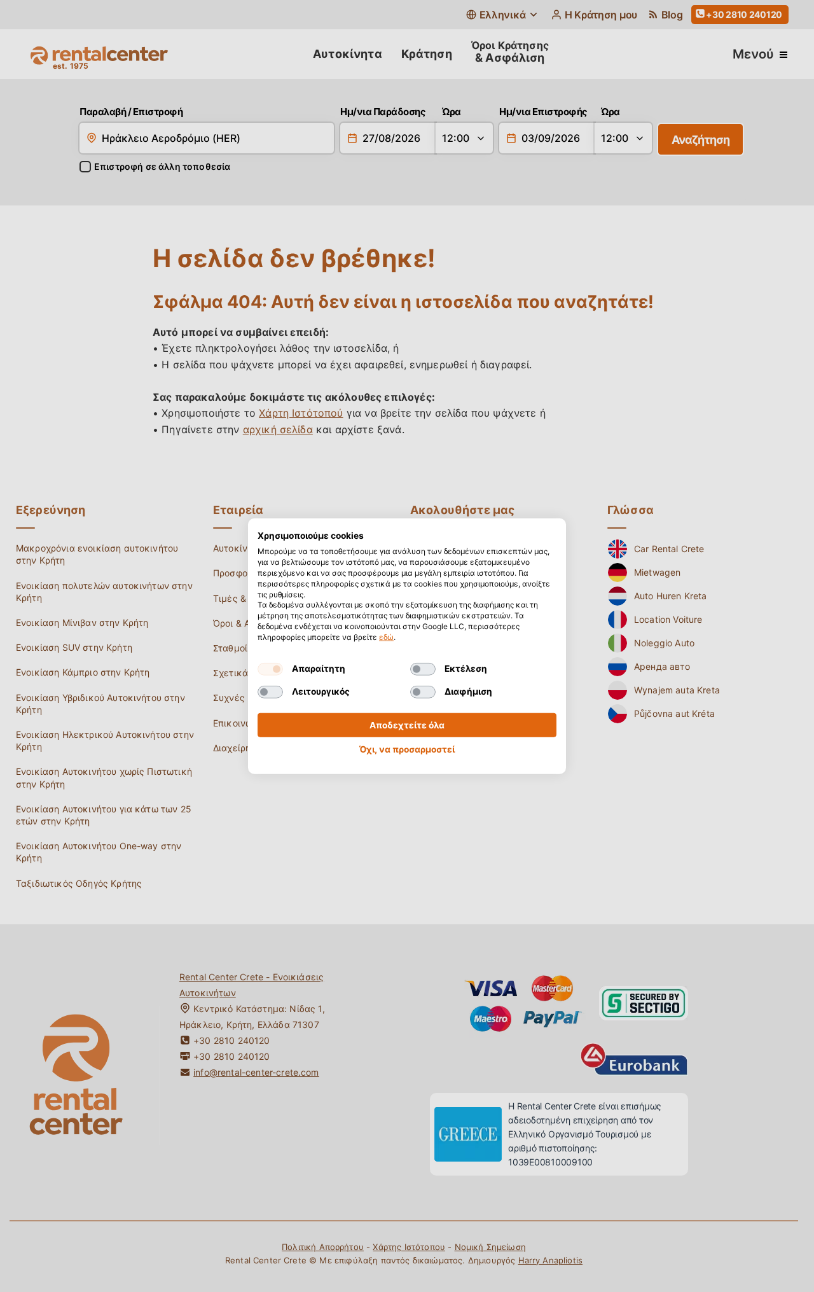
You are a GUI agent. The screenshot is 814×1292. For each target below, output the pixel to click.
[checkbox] (270, 668)
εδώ (386, 637)
